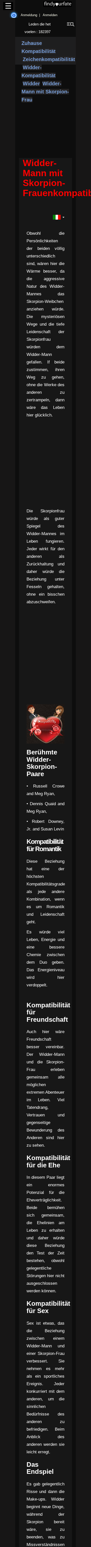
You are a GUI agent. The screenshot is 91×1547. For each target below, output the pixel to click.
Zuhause (31, 43)
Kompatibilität (38, 51)
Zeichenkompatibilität (49, 59)
